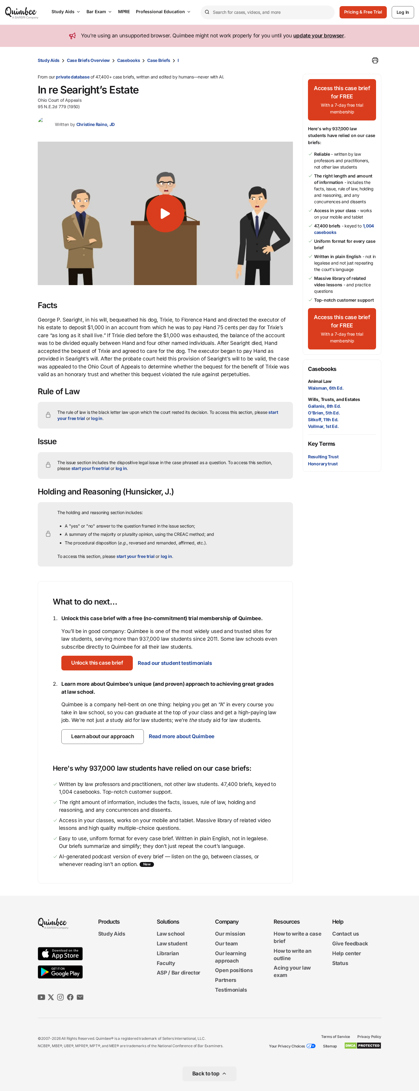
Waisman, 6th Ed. (326, 388)
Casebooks (128, 60)
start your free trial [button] (90, 468)
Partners (225, 980)
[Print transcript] (375, 60)
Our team (226, 943)
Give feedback (350, 943)
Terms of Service (335, 1036)
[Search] (207, 12)
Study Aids (63, 11)
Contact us (345, 934)
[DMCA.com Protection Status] (362, 1045)
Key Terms (321, 444)
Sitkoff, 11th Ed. (323, 419)
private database (72, 76)
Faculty (166, 963)
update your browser (318, 35)
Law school (171, 934)
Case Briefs (158, 60)
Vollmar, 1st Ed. (323, 426)
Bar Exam (96, 11)
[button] (165, 213)
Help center (346, 953)
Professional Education (160, 11)
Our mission (230, 934)
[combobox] (268, 12)
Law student (172, 943)
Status (340, 963)
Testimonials (231, 990)
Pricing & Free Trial (363, 11)
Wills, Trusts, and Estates (334, 399)
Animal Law (320, 381)
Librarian (168, 953)
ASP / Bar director (179, 973)
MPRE (124, 11)
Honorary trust (323, 463)
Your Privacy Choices (287, 1046)
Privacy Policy (369, 1036)
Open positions (234, 970)
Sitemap (330, 1046)
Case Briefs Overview (88, 60)
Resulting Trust (323, 456)
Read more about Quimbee (181, 736)
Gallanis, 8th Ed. (324, 406)
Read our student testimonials (175, 663)
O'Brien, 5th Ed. (324, 412)
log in (96, 418)
